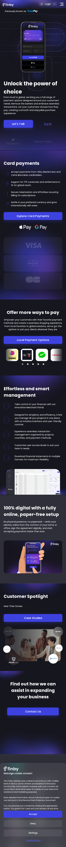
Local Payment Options (33, 340)
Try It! (48, 124)
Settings (33, 832)
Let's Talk (18, 124)
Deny (33, 823)
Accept (33, 814)
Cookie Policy (33, 840)
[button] (22, 364)
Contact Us (33, 711)
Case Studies (33, 618)
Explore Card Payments (33, 216)
